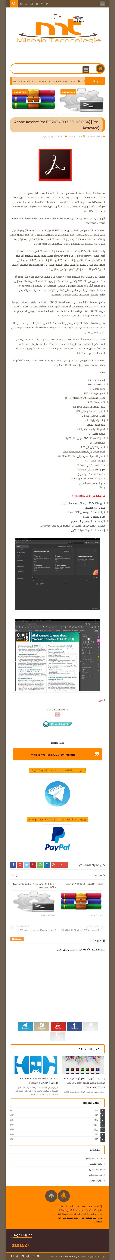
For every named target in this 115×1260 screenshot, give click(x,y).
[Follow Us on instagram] (22, 1256)
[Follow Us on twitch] (12, 1256)
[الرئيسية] (100, 68)
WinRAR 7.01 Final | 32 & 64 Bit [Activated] (53, 754)
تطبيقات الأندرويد (94, 1169)
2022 (95, 1129)
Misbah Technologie (70, 1256)
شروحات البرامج (95, 1175)
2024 (95, 1120)
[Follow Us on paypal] (38, 1256)
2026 (95, 1110)
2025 (95, 1115)
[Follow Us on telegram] (27, 1256)
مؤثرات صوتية (96, 1180)
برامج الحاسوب (48, 136)
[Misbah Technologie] (59, 42)
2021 (95, 1134)
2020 (95, 1139)
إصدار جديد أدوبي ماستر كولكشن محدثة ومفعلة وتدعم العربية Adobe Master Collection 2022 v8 (84, 1083)
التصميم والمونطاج (94, 1158)
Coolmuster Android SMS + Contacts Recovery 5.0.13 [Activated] (39, 1080)
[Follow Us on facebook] (33, 1256)
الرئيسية (60, 136)
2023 (95, 1125)
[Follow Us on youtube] (17, 1256)
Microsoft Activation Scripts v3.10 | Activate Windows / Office (61, 81)
